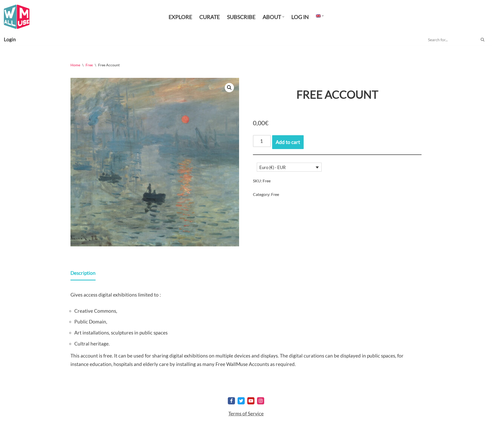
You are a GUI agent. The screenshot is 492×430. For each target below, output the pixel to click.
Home (75, 65)
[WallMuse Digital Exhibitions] (16, 17)
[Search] (482, 39)
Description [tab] (83, 273)
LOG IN (300, 17)
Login (10, 39)
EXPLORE (180, 17)
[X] (241, 400)
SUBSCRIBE (241, 17)
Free (89, 65)
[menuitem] (318, 15)
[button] (283, 17)
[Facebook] (231, 400)
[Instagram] (260, 400)
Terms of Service (246, 413)
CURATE (209, 17)
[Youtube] (250, 400)
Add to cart (288, 142)
